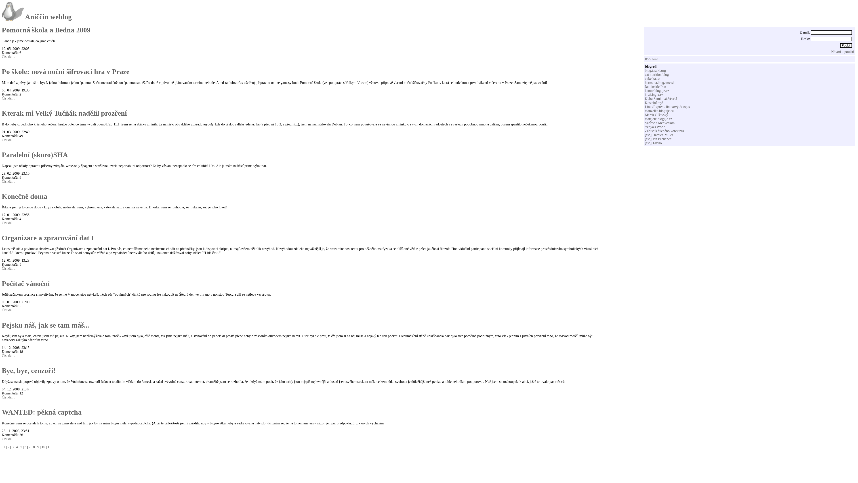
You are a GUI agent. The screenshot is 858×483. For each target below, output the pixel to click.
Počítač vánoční (26, 284)
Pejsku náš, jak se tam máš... (45, 325)
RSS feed (651, 59)
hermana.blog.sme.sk (660, 83)
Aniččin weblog (48, 17)
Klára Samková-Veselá (661, 99)
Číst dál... (8, 57)
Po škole (434, 83)
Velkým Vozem (356, 83)
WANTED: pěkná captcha (42, 412)
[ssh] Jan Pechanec (658, 139)
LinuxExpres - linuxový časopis (667, 107)
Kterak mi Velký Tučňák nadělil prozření (64, 113)
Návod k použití (842, 52)
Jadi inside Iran (655, 87)
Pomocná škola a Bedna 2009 (46, 30)
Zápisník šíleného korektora (664, 131)
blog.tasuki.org (655, 70)
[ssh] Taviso (653, 143)
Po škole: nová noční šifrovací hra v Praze (65, 72)
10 (43, 447)
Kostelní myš (654, 103)
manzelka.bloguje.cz (659, 111)
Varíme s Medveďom (660, 123)
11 (49, 447)
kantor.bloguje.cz (657, 91)
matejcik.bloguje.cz (658, 119)
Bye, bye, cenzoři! (29, 370)
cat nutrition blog (657, 74)
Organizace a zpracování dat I (48, 238)
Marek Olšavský (656, 115)
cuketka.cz (652, 78)
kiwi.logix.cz (654, 95)
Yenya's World (655, 127)
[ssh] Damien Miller (659, 135)
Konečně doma (24, 196)
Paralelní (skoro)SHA (35, 155)
